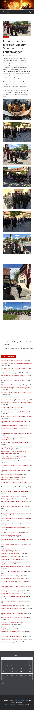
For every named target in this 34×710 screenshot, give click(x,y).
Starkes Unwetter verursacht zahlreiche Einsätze (15, 428)
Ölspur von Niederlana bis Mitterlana (11, 639)
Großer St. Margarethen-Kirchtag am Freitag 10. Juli (15, 442)
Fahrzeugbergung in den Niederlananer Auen (14, 421)
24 (3, 675)
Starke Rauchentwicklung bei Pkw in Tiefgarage (14, 465)
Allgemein (6, 37)
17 (3, 672)
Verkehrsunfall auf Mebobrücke (10, 475)
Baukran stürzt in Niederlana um (10, 556)
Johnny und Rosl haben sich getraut (11, 593)
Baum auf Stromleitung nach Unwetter (12, 425)
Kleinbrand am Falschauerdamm (10, 559)
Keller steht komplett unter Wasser (11, 361)
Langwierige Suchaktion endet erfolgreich (13, 532)
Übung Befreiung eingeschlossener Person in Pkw (15, 514)
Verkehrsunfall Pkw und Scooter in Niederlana (14, 501)
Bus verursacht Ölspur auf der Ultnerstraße (13, 581)
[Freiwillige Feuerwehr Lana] (3, 12)
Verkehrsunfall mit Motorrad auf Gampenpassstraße (16, 402)
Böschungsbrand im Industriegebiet (11, 591)
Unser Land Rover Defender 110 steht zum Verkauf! (16, 491)
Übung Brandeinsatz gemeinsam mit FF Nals (14, 506)
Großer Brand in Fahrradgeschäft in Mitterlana (14, 482)
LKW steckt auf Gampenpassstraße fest (12, 631)
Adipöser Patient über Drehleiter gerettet (12, 380)
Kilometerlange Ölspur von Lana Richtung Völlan (15, 539)
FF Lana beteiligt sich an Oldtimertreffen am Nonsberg (16, 392)
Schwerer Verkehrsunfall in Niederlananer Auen (14, 601)
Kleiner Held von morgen (8, 642)
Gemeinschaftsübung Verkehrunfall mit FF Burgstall (17, 343)
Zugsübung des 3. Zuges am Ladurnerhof (13, 613)
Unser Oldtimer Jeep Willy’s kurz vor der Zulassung (15, 566)
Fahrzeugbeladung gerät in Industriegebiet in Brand (15, 527)
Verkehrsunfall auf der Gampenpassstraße (13, 608)
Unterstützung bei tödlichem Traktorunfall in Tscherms (16, 416)
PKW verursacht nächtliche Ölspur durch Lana (14, 571)
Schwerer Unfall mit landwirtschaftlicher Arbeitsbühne (16, 461)
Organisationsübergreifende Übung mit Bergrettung (15, 523)
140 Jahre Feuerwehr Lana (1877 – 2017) (17, 348)
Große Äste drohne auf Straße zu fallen (12, 579)
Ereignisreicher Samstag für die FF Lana (12, 400)
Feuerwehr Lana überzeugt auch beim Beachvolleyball (16, 363)
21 (21, 672)
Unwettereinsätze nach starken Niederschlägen (14, 487)
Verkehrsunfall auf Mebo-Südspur (10, 576)
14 (21, 668)
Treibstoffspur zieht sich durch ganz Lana (13, 511)
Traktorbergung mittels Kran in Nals (11, 499)
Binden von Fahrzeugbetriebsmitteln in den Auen (15, 596)
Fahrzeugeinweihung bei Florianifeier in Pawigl (14, 544)
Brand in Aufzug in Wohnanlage (10, 553)
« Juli (2, 683)
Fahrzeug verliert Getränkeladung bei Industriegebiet (16, 518)
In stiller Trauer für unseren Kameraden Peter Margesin (17, 433)
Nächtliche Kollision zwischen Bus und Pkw (13, 470)
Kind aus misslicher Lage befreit (10, 605)
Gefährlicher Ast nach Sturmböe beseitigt (12, 375)
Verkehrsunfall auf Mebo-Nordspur (11, 636)
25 (7, 675)
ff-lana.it (15, 55)
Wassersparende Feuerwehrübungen (11, 385)
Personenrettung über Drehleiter (10, 397)
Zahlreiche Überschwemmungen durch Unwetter (15, 412)
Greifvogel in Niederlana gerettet (10, 373)
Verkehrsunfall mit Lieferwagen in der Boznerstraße (15, 618)
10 (3, 668)
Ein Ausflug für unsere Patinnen (10, 496)
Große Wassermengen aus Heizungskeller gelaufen (15, 388)
